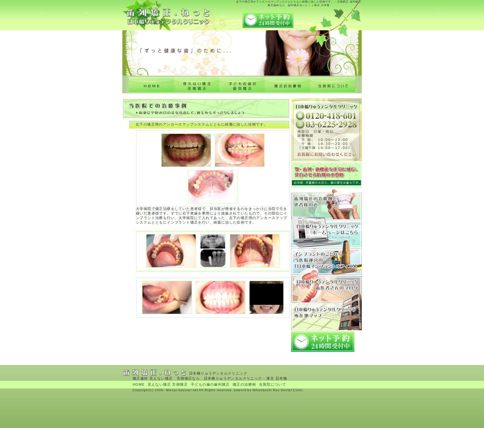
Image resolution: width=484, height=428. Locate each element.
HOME (139, 384)
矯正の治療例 (287, 84)
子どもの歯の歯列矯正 (242, 84)
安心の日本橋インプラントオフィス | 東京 (326, 261)
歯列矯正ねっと (151, 84)
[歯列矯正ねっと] (170, 30)
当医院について (332, 84)
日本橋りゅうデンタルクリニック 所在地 (326, 316)
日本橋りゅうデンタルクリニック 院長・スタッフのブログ (326, 288)
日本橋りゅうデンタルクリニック (326, 233)
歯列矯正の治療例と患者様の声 (326, 204)
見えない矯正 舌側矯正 (196, 84)
